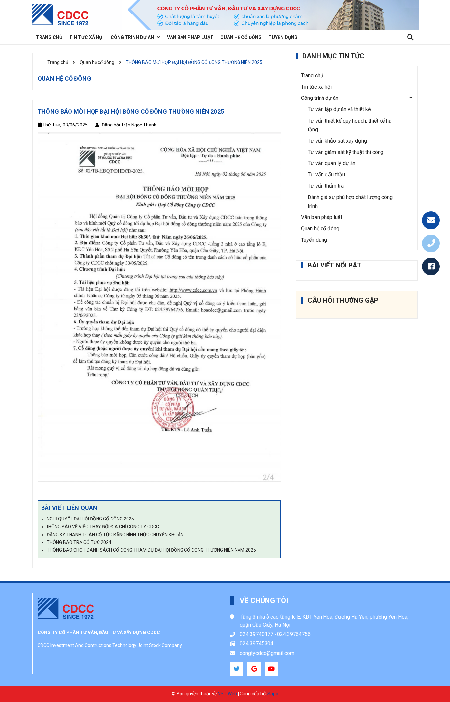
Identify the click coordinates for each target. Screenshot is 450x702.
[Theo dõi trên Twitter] (236, 669)
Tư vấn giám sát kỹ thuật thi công (345, 152)
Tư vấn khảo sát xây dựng (337, 141)
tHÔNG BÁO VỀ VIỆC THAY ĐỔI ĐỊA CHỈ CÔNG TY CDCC (103, 526)
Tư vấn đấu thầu (326, 174)
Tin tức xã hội (316, 87)
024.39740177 (256, 634)
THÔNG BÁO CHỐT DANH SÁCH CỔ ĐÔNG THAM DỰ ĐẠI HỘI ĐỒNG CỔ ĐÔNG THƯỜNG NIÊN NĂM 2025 (151, 550)
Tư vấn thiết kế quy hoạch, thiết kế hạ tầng (350, 125)
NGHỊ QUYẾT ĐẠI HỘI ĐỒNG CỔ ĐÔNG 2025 (90, 518)
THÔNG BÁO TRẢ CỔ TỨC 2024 (79, 542)
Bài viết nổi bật (334, 265)
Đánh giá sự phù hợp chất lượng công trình (350, 201)
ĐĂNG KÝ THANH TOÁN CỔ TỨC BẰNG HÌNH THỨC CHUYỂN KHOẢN (115, 534)
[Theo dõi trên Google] (254, 669)
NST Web (227, 693)
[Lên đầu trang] (430, 680)
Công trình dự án (319, 98)
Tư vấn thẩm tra (326, 186)
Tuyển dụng (314, 240)
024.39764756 (294, 634)
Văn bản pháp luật (321, 217)
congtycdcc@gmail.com (267, 653)
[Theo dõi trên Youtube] (271, 669)
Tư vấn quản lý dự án (331, 163)
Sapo (272, 693)
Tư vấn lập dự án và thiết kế (339, 109)
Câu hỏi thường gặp (343, 300)
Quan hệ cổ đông (320, 228)
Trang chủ (312, 75)
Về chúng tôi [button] (264, 600)
